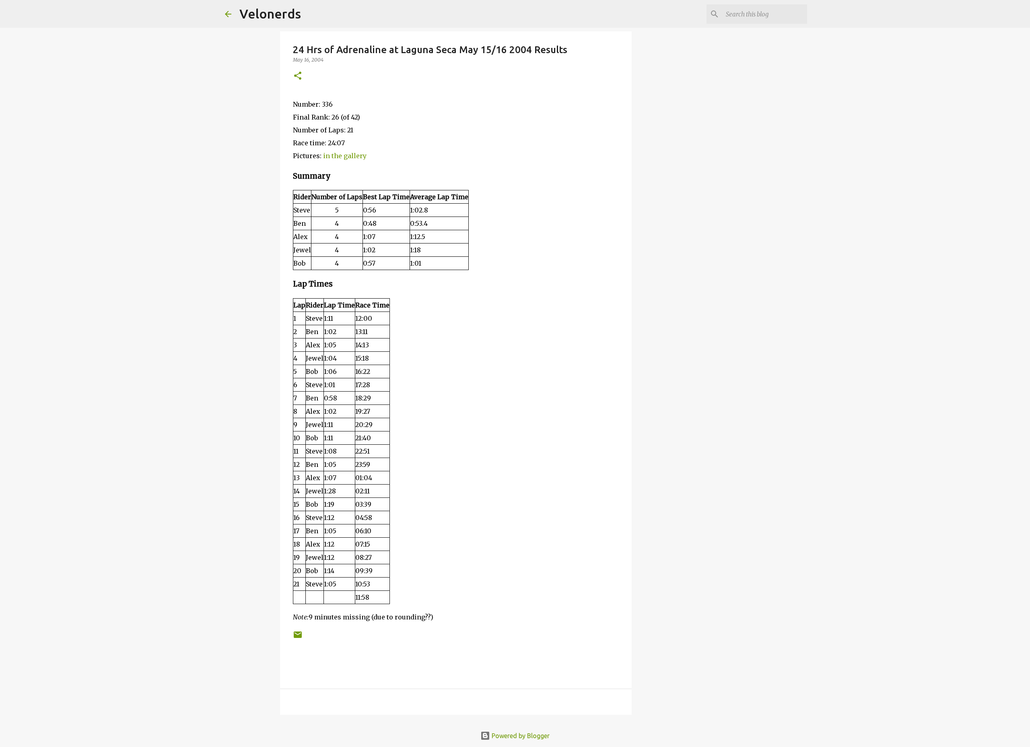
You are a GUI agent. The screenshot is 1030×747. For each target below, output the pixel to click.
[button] (298, 76)
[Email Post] (298, 637)
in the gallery (345, 156)
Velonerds (270, 13)
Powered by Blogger (520, 735)
